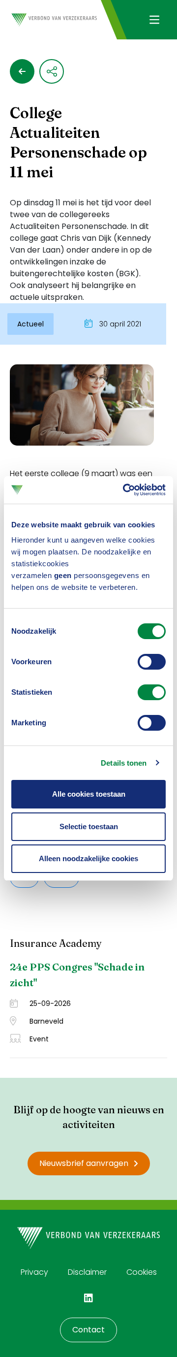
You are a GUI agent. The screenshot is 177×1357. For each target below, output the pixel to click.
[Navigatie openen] (154, 19)
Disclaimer (87, 1272)
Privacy (34, 1272)
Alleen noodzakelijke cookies (88, 858)
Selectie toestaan (88, 826)
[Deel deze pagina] (51, 71)
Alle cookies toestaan (88, 794)
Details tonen (124, 763)
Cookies (141, 1272)
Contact (88, 1329)
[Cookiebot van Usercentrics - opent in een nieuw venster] (125, 490)
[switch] (152, 662)
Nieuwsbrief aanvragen (83, 1163)
